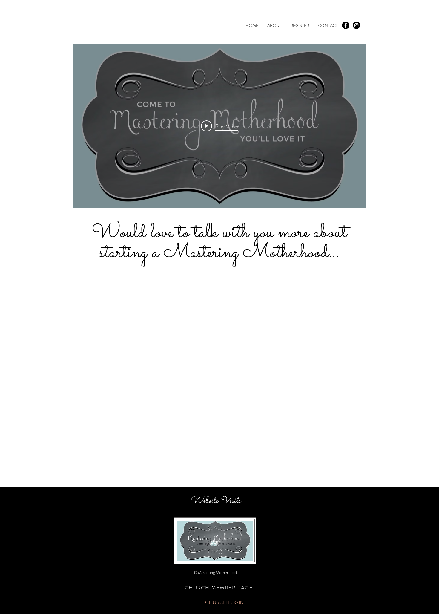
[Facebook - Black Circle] (345, 25)
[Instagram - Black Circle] (356, 25)
